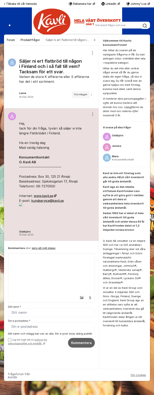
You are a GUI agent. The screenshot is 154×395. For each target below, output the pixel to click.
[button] (81, 298)
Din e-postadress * (19, 320)
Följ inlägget (80, 94)
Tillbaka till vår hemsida (21, 3)
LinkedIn (111, 3)
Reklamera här (82, 3)
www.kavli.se (43, 196)
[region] (51, 77)
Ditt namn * (14, 306)
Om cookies (138, 375)
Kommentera (81, 343)
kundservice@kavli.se (47, 201)
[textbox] (51, 273)
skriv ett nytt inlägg (43, 248)
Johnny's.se (139, 3)
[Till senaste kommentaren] (94, 40)
